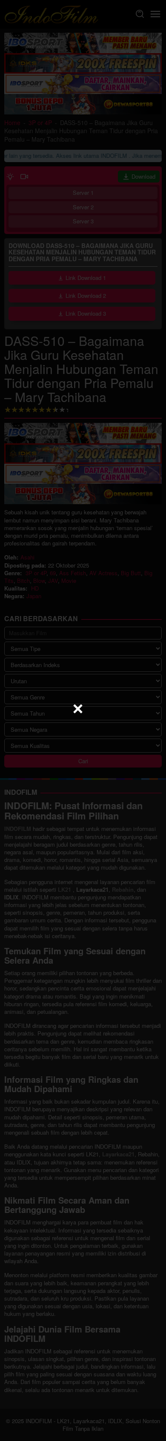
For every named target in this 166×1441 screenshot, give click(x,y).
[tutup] (78, 709)
